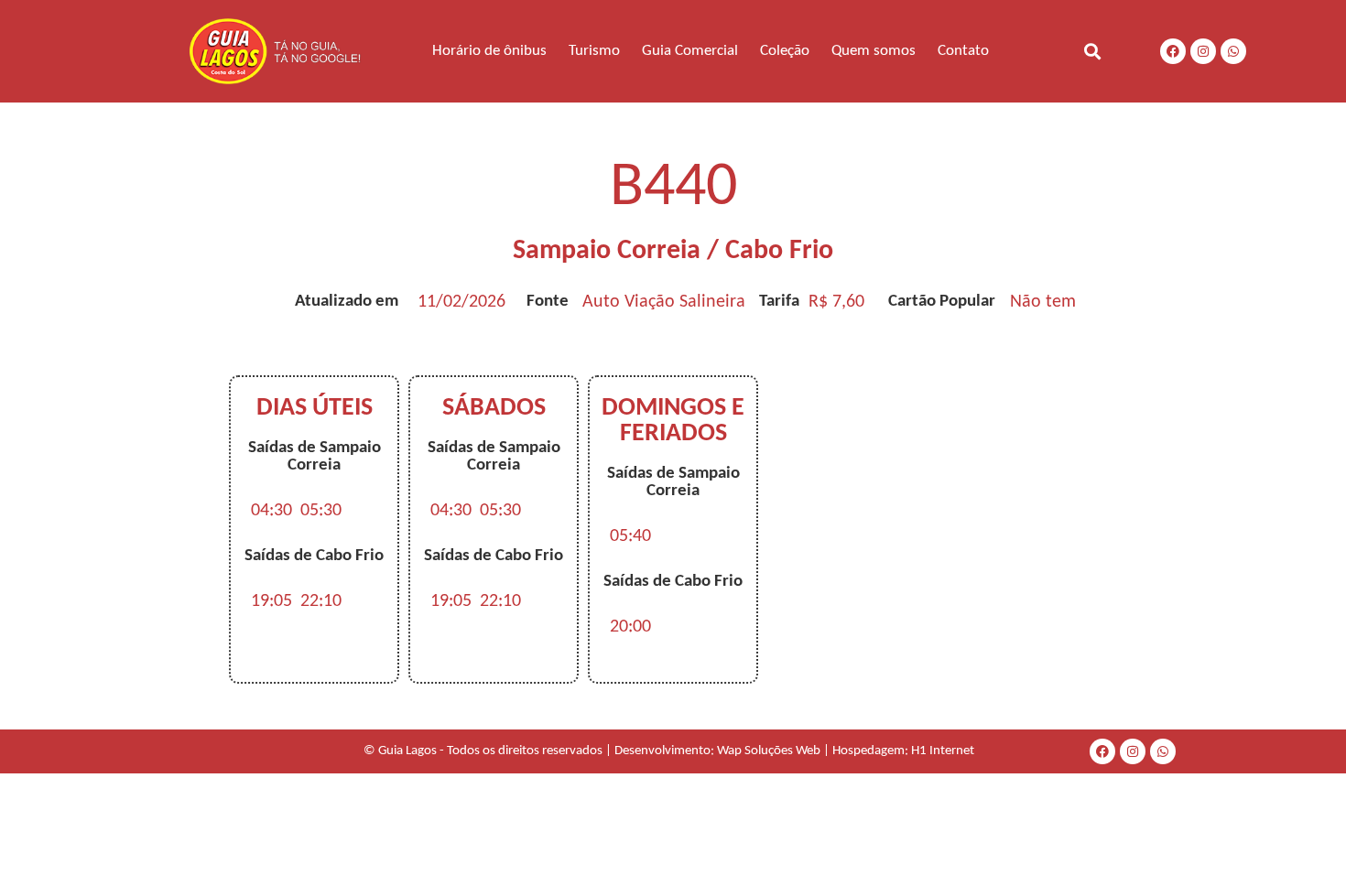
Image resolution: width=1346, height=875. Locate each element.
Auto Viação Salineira (663, 302)
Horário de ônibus (489, 51)
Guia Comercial (690, 51)
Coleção (784, 51)
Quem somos (873, 51)
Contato (963, 51)
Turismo (594, 51)
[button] (1092, 51)
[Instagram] (1203, 51)
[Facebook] (1173, 51)
